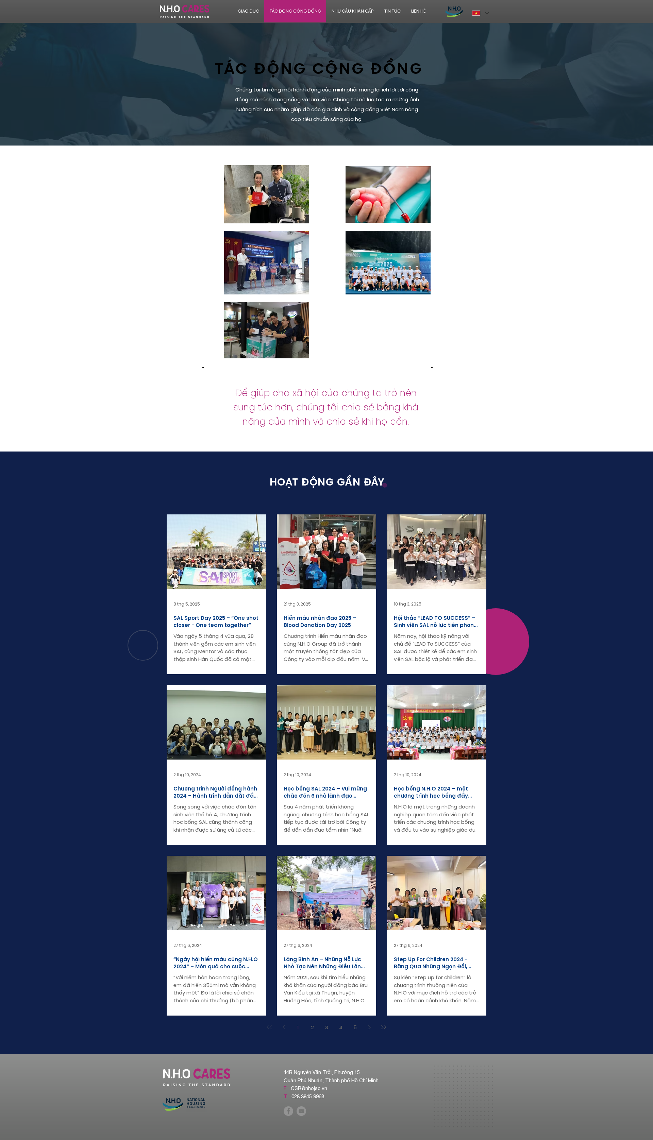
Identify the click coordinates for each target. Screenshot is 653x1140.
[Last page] (384, 1027)
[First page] (269, 1027)
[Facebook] (288, 1111)
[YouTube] (301, 1111)
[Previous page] (284, 1027)
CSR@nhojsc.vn (309, 1088)
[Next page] (369, 1027)
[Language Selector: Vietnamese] (480, 13)
